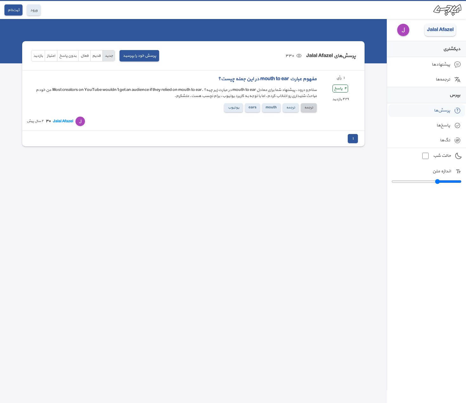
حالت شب (442, 155)
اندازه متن (441, 171)
